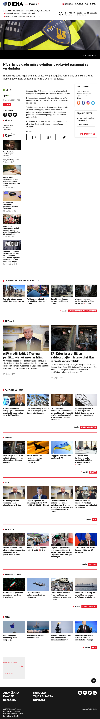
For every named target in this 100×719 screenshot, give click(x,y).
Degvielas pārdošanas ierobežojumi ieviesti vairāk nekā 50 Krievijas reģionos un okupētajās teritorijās (61, 552)
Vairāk (64, 311)
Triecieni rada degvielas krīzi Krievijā (37, 549)
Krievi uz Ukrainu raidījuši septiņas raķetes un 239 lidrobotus (34, 459)
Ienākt (93, 4)
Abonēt (79, 4)
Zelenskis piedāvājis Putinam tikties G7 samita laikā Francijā (84, 637)
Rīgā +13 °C (70, 13)
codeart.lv (15, 716)
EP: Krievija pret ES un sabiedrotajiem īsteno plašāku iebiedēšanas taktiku (72, 357)
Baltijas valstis (14, 390)
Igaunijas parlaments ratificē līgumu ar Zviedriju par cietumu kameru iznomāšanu (84, 411)
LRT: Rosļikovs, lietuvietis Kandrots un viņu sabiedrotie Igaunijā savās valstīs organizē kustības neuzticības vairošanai (62, 414)
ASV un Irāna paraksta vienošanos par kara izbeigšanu (13, 595)
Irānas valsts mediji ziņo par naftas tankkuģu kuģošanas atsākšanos (86, 595)
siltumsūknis (19, 674)
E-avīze (8, 696)
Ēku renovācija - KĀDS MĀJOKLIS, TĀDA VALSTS (31, 11)
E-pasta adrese (82, 124)
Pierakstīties (87, 134)
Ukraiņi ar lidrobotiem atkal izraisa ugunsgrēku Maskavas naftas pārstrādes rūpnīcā (14, 551)
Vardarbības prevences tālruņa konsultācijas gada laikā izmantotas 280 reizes (11, 181)
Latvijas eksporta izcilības (15, 16)
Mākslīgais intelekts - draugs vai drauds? (20, 13)
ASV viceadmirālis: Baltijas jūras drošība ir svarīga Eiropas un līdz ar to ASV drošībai (13, 411)
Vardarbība (7, 130)
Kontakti (39, 700)
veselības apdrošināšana (13, 668)
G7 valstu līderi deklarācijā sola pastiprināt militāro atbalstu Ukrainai (83, 460)
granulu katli (9, 673)
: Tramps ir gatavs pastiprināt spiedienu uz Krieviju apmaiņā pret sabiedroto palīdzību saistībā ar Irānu (62, 506)
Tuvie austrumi (13, 574)
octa (21, 666)
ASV (7, 482)
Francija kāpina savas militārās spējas (13, 300)
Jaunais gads (8, 125)
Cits (7, 617)
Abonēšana (11, 693)
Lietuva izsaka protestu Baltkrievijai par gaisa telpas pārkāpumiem (38, 410)
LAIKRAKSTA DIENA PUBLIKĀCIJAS (22, 280)
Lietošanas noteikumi (11, 711)
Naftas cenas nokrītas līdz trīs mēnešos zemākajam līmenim (61, 637)
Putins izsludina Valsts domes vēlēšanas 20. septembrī (85, 550)
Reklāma (9, 700)
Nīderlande (7, 127)
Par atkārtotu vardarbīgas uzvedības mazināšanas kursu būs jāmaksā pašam (11, 156)
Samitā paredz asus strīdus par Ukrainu (59, 301)
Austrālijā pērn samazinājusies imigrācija (10, 637)
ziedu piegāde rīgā (10, 662)
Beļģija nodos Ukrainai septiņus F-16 (61, 457)
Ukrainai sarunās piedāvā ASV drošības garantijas (84, 301)
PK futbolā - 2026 (33, 16)
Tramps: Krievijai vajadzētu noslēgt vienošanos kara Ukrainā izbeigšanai (86, 504)
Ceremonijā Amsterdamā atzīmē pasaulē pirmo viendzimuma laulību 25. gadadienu (11, 230)
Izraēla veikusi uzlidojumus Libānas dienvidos (36, 595)
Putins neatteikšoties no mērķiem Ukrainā (37, 301)
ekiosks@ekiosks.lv (89, 709)
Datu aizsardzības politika (13, 714)
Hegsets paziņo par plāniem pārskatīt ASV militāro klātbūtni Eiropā (38, 503)
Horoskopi (40, 693)
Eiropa (7, 104)
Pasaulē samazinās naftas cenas (35, 636)
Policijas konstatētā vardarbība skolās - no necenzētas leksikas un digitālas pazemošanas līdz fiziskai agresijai (11, 257)
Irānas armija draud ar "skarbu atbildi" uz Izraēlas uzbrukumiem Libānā (61, 596)
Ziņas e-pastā (43, 696)
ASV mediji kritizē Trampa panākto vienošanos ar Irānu (23, 355)
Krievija (9, 529)
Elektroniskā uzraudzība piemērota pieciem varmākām (10, 206)
